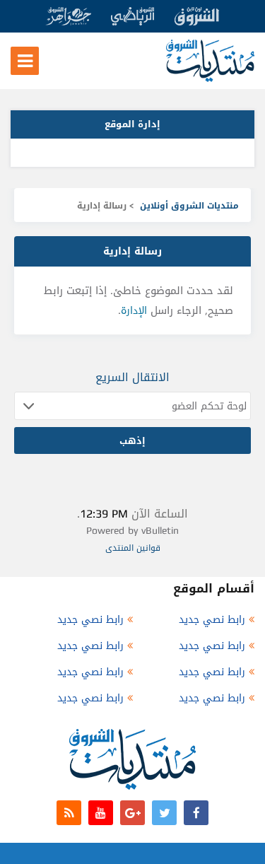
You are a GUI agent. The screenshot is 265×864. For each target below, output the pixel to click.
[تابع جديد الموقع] (69, 812)
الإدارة (134, 310)
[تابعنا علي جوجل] (132, 812)
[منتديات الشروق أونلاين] (210, 79)
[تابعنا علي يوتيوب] (100, 812)
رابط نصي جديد (212, 619)
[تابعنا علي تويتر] (164, 812)
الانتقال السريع (132, 377)
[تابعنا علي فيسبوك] (196, 812)
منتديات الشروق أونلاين (189, 206)
